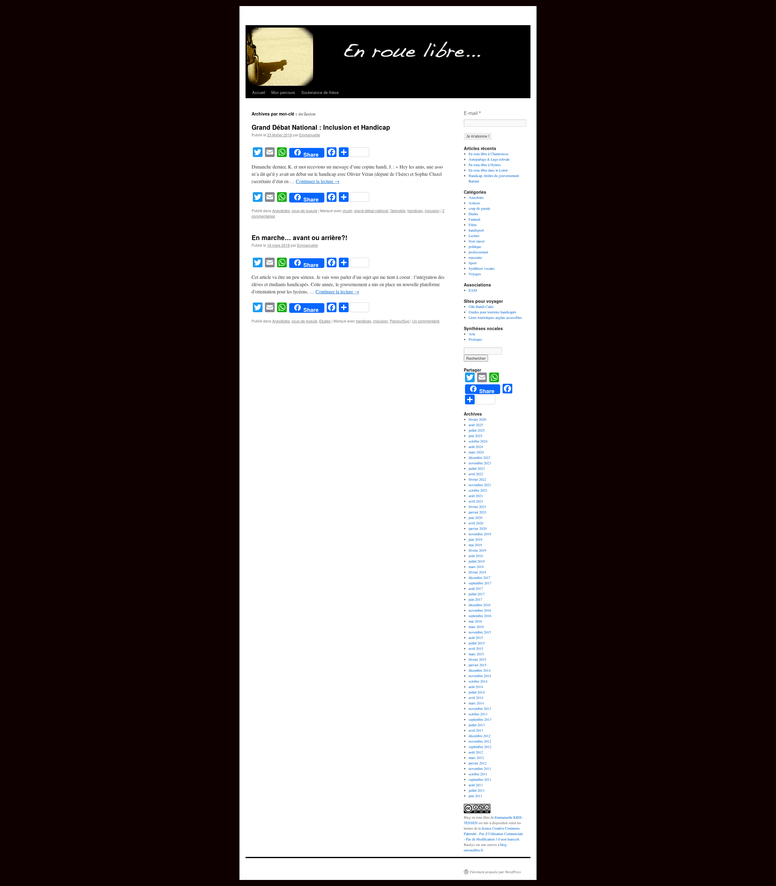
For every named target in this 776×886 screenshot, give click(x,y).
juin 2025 (475, 435)
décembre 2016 (479, 604)
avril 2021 (476, 501)
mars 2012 (476, 757)
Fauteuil (474, 219)
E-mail (472, 113)
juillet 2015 (477, 642)
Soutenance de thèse (320, 92)
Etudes (325, 320)
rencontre (475, 257)
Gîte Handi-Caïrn (481, 306)
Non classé (476, 241)
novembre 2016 (480, 610)
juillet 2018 (477, 561)
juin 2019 (475, 539)
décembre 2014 (479, 670)
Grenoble (398, 210)
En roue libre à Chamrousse (488, 153)
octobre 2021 (478, 490)
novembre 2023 (480, 462)
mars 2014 (476, 702)
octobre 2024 (478, 441)
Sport (473, 262)
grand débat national (371, 210)
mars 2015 (476, 653)
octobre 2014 (478, 681)
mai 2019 (475, 544)
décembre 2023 (479, 457)
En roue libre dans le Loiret (488, 170)
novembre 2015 (480, 632)
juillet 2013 (477, 724)
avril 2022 (476, 473)
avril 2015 (476, 648)
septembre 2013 (480, 719)
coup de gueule (304, 210)
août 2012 (476, 752)
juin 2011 (475, 795)
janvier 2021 (478, 512)
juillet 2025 (477, 430)
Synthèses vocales (482, 268)
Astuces (474, 202)
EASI (473, 290)
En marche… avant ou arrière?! (299, 237)
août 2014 (476, 686)
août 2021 (476, 495)
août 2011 (476, 784)
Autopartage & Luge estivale (489, 159)
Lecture (474, 235)
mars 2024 (476, 452)
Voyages (475, 273)
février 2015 (477, 659)
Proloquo (475, 339)
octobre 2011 (478, 773)
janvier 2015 (478, 664)
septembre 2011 (480, 779)
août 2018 (476, 555)
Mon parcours (283, 92)
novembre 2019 (480, 533)
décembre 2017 (479, 577)
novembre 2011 (480, 768)
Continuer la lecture (318, 181)
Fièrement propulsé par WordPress (495, 871)
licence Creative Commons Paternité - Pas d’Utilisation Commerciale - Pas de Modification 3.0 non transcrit (493, 833)
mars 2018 (476, 566)
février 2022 (477, 479)
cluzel (347, 210)
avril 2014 (476, 697)
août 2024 (476, 446)
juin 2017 (475, 599)
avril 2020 (476, 522)
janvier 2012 (478, 763)
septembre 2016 (480, 615)
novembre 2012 (480, 741)
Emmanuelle (309, 134)
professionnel (478, 251)
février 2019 (477, 550)
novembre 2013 (480, 708)
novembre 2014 (480, 675)
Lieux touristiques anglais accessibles (495, 317)
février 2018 (477, 572)
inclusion (432, 210)
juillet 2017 (477, 593)
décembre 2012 (479, 735)
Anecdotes (281, 210)
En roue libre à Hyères (485, 164)
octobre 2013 (478, 713)
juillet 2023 (477, 468)
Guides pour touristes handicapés (492, 311)
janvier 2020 (478, 528)
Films (473, 224)
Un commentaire (426, 320)
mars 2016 (476, 626)
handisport (476, 230)
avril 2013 (476, 730)
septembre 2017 (480, 582)
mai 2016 (475, 621)
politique (475, 246)
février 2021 (477, 506)
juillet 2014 (477, 692)
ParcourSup (400, 320)
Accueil (258, 92)
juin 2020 (475, 517)
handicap (415, 210)
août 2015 (476, 637)
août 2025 (476, 424)
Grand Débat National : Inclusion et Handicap (321, 127)
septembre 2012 (480, 746)
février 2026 (477, 419)
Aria (472, 333)
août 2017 (476, 588)
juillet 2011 (477, 790)
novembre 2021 (480, 484)
